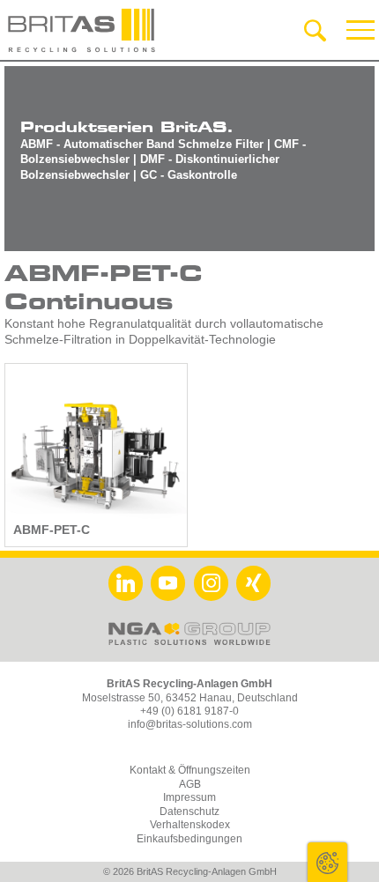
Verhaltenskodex (190, 825)
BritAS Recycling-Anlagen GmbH (81, 30)
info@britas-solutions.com (190, 724)
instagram (211, 583)
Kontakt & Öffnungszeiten (190, 770)
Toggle (327, 862)
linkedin (125, 583)
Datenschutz (189, 811)
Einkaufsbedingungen (189, 839)
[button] (360, 30)
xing (253, 583)
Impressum (189, 797)
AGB (190, 784)
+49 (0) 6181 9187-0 (189, 711)
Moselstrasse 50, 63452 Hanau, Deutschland (190, 698)
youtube (168, 583)
